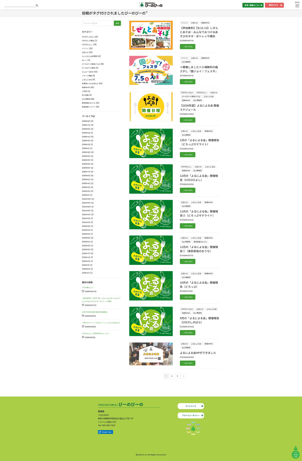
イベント (184, 23)
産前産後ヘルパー (88, 107)
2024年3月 (86, 218)
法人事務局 (186, 62)
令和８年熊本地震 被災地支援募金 (94, 312)
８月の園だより (88, 287)
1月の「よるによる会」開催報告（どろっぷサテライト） (199, 142)
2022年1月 (86, 265)
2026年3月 (86, 140)
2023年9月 (86, 234)
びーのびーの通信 (88, 68)
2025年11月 (86, 156)
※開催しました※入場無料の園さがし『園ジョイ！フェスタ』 (199, 69)
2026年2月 (86, 144)
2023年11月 (86, 230)
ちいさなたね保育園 (89, 56)
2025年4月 (86, 183)
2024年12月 (86, 199)
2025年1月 (86, 195)
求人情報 (85, 95)
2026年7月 (86, 125)
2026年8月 (86, 121)
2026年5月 (86, 133)
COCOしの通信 (88, 40)
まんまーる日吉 (88, 72)
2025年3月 (86, 187)
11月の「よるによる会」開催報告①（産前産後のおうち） (199, 249)
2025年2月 (86, 191)
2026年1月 (86, 148)
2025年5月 (86, 179)
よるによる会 (209, 96)
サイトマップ (191, 406)
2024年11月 (86, 203)
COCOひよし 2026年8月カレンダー (95, 333)
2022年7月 (86, 253)
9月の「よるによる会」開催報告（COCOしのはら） (199, 320)
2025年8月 (86, 168)
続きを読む (189, 46)
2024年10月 (86, 207)
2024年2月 (86, 222)
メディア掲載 (87, 75)
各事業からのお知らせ (90, 83)
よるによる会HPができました (198, 353)
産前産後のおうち (200, 242)
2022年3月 (86, 261)
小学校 (84, 91)
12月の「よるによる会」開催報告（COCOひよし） (199, 178)
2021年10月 (86, 269)
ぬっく (84, 60)
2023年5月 (86, 242)
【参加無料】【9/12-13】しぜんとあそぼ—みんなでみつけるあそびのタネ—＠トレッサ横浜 (199, 32)
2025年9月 (86, 164)
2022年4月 (86, 257)
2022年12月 (86, 245)
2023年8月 (86, 238)
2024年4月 (86, 214)
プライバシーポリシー (191, 415)
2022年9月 (86, 249)
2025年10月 (86, 160)
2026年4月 (86, 137)
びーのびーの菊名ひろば (191, 96)
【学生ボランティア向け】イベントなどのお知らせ (101, 323)
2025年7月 (86, 172)
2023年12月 (86, 226)
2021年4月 (86, 273)
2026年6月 (86, 129)
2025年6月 (86, 175)
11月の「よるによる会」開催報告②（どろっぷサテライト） (199, 213)
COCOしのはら (187, 92)
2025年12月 (86, 152)
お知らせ (194, 23)
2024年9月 (86, 210)
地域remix (205, 23)
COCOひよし (202, 92)
